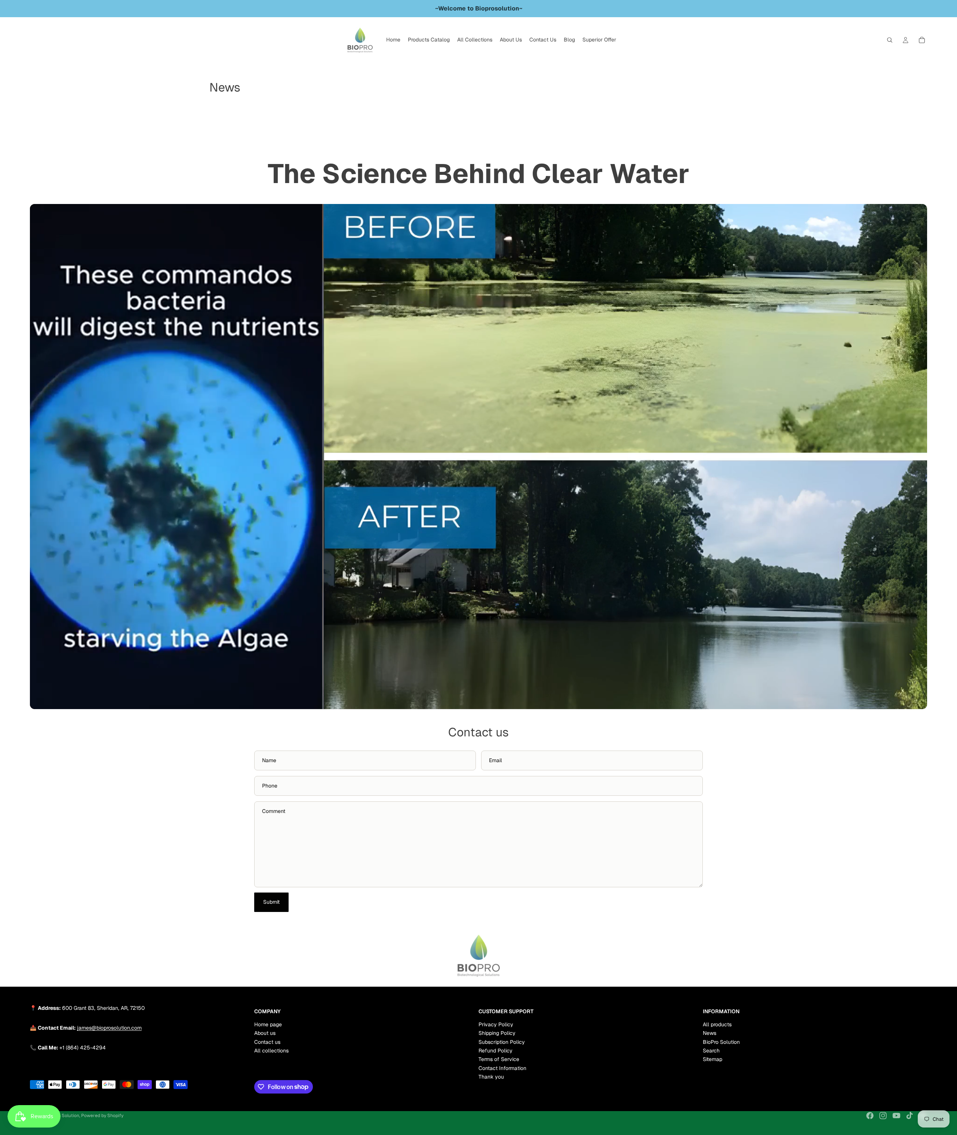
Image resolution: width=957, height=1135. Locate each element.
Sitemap (712, 1059)
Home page (268, 1024)
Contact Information (502, 1067)
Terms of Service (498, 1059)
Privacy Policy (495, 1024)
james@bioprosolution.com (109, 1027)
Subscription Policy (501, 1041)
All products (717, 1024)
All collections (271, 1050)
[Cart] (922, 40)
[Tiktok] (909, 1115)
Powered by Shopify (102, 1116)
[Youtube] (896, 1115)
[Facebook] (869, 1115)
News (709, 1033)
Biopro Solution (63, 1116)
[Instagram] (882, 1115)
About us (265, 1033)
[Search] (889, 40)
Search (711, 1050)
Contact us (267, 1041)
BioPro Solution (721, 1041)
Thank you (491, 1076)
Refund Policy (495, 1050)
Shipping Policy (497, 1033)
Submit (271, 902)
